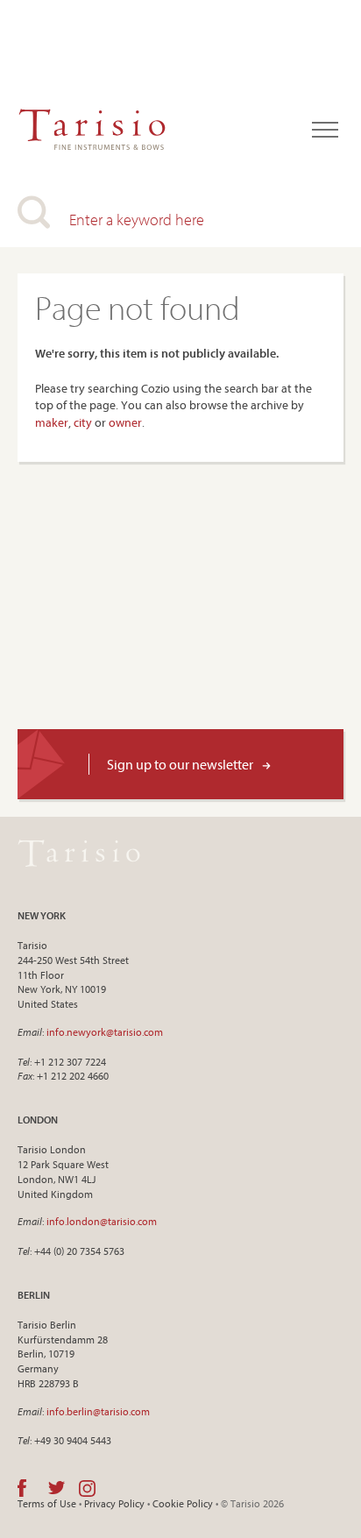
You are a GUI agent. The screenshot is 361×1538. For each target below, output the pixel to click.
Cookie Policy (182, 1503)
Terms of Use (47, 1503)
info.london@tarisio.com (101, 1221)
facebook (22, 1488)
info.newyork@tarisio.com (104, 1031)
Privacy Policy (114, 1503)
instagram (87, 1488)
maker (51, 422)
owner (125, 422)
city (83, 422)
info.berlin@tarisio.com (98, 1411)
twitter (56, 1488)
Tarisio (79, 853)
